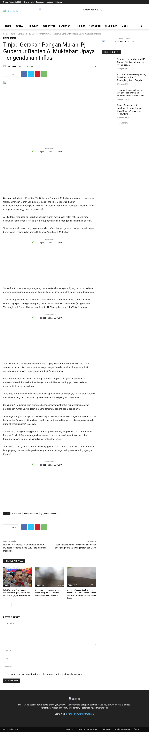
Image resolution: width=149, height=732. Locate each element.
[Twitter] (136, 2)
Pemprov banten (31, 513)
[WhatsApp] (44, 74)
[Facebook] (128, 2)
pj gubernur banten (48, 513)
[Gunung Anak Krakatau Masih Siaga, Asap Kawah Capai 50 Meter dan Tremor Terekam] (49, 577)
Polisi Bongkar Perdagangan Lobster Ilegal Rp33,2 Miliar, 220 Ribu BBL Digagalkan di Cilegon (16, 592)
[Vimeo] (140, 2)
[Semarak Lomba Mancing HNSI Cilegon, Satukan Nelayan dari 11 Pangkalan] (108, 62)
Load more (123, 123)
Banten (21, 34)
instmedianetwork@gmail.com (80, 713)
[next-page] (9, 605)
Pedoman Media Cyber (87, 729)
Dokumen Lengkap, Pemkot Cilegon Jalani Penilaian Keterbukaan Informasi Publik (130, 93)
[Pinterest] (37, 74)
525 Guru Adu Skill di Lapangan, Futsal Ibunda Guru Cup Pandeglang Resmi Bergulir (131, 77)
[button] (142, 25)
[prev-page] (5, 605)
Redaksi (12, 66)
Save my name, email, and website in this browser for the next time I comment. (44, 674)
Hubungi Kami (105, 729)
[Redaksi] (5, 66)
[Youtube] (144, 2)
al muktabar (16, 513)
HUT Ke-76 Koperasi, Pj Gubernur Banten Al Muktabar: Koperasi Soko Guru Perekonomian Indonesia (25, 547)
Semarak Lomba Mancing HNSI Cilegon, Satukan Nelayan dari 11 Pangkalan (131, 62)
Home (5, 34)
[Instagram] (132, 2)
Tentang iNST (70, 729)
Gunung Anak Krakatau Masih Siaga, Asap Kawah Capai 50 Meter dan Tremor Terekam (47, 592)
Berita (13, 34)
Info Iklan (136, 729)
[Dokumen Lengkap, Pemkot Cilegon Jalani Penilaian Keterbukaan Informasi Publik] (108, 93)
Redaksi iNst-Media (122, 729)
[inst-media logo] (21, 15)
